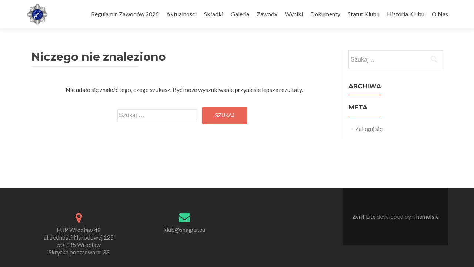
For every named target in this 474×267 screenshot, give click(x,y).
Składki (213, 13)
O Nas (440, 13)
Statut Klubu (364, 13)
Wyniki (294, 13)
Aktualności (181, 13)
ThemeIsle (425, 216)
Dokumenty (325, 13)
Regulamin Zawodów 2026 (125, 13)
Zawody (267, 13)
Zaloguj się (369, 128)
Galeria (240, 13)
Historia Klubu (405, 13)
